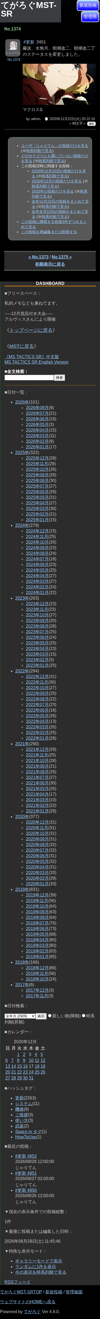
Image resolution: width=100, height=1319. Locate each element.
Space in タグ (28, 1131)
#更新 (28, 42)
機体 (19, 1109)
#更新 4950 (26, 1190)
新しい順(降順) (66, 1016)
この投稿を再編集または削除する (49, 232)
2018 (22, 962)
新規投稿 (88, 5)
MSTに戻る (21, 346)
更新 (19, 1098)
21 (13, 1072)
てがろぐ (32, 1311)
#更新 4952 (26, 1156)
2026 (22, 402)
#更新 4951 (26, 1173)
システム (23, 1103)
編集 (91, 123)
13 (7, 1066)
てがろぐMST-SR (29, 9)
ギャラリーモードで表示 (38, 1261)
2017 (22, 984)
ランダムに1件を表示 (35, 1266)
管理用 (90, 16)
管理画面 (74, 1292)
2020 (22, 816)
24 (31, 1072)
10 (31, 1060)
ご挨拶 (21, 1115)
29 (19, 1078)
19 (43, 1066)
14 (13, 1066)
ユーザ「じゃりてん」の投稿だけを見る (54, 146)
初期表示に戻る (50, 264)
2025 (22, 452)
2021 (22, 744)
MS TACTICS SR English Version (37, 362)
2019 (22, 889)
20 (7, 1072)
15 (19, 1066)
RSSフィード (18, 1282)
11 (37, 1060)
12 (43, 1060)
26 (43, 1072)
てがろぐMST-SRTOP (21, 1292)
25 (37, 1072)
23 (25, 1072)
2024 (22, 525)
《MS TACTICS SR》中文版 (32, 356)
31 (31, 1078)
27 (7, 1078)
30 (25, 1078)
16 (25, 1066)
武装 (19, 1126)
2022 (22, 671)
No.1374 (13, 60)
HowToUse (25, 1137)
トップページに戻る (31, 330)
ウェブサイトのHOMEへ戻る (27, 1302)
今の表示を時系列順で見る (40, 1272)
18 (37, 1066)
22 (19, 1072)
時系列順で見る (39, 151)
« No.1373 (39, 257)
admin (35, 119)
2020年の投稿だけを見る (53, 191)
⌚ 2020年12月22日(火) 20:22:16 (69, 119)
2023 (22, 598)
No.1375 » (62, 257)
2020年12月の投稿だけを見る (57, 181)
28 (13, 1078)
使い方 (21, 1120)
